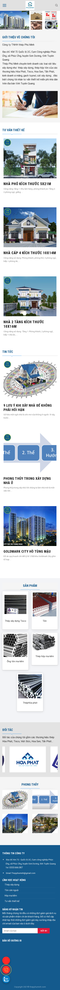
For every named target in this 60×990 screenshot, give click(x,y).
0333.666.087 (16, 867)
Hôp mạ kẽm (11, 895)
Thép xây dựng (12, 884)
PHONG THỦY (30, 784)
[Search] (56, 5)
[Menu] (4, 5)
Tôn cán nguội (11, 890)
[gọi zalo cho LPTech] (6, 979)
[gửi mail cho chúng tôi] (6, 960)
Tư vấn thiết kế (12, 901)
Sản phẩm (30, 586)
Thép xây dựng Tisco (15, 621)
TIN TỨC (7, 352)
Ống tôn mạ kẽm (15, 661)
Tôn (45, 621)
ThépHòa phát (30, 702)
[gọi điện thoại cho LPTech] (6, 970)
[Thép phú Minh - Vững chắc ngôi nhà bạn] (30, 5)
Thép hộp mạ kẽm (44, 656)
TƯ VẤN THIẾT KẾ (13, 130)
